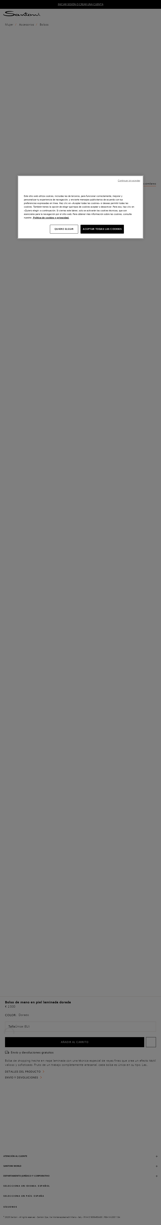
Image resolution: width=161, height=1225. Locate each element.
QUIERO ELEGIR (64, 229)
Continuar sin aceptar (129, 180)
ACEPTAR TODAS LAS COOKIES (102, 229)
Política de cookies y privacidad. (50, 217)
